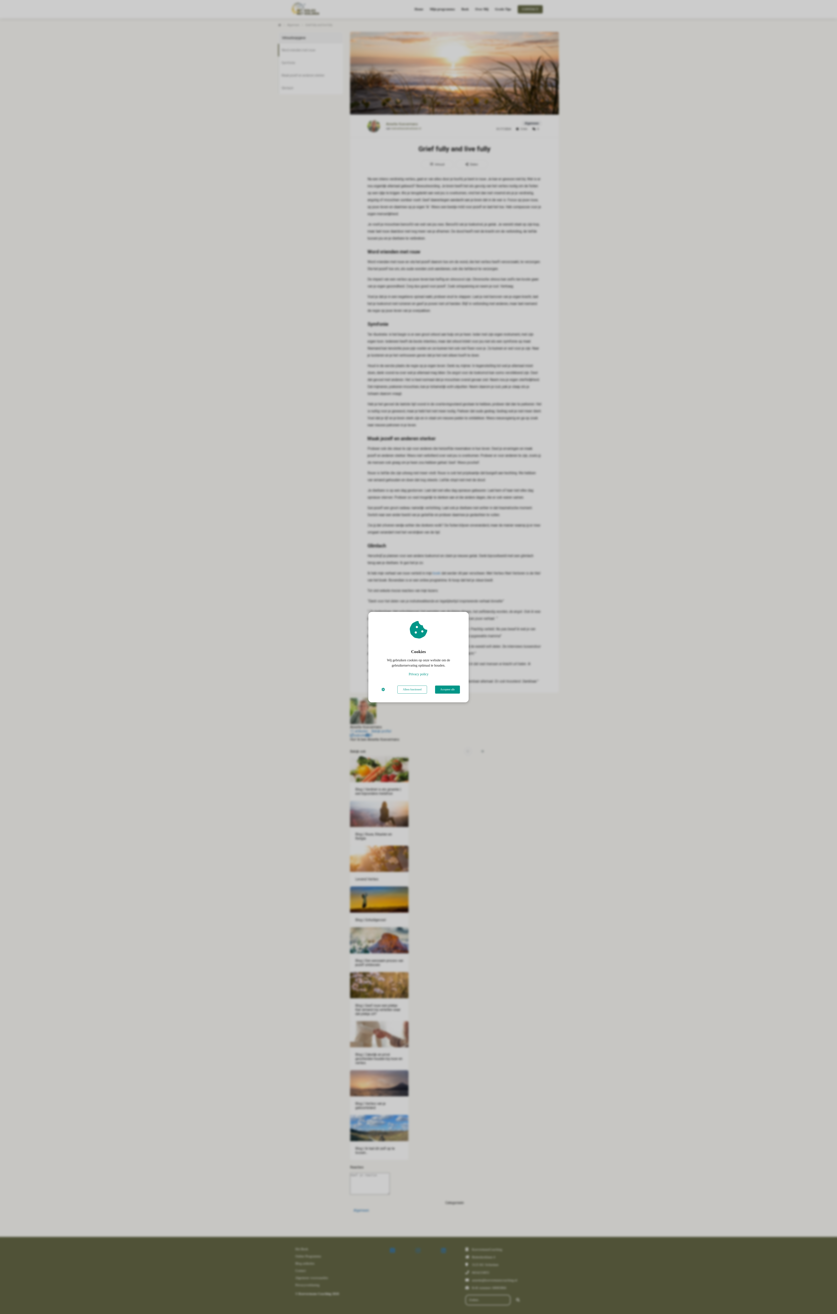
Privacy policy (419, 674)
